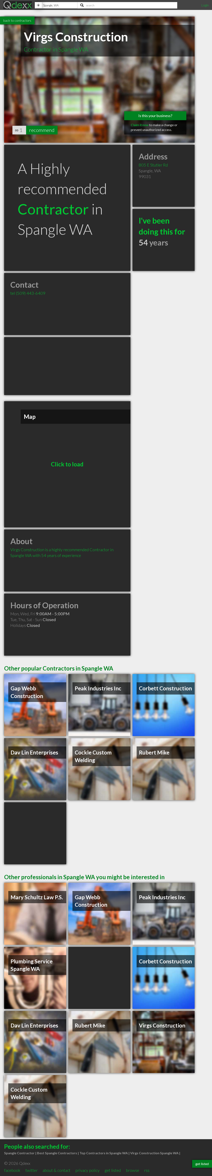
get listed (113, 1170)
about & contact (56, 1170)
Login (205, 5)
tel (27, 293)
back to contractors (17, 20)
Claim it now (139, 125)
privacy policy (87, 1170)
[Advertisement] (67, 366)
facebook (12, 1170)
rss (146, 1170)
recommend (41, 130)
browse (132, 1170)
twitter (31, 1170)
